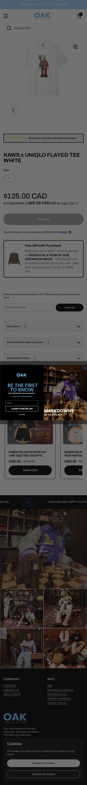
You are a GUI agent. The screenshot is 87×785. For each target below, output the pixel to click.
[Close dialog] (84, 367)
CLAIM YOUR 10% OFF (21, 408)
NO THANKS (22, 414)
